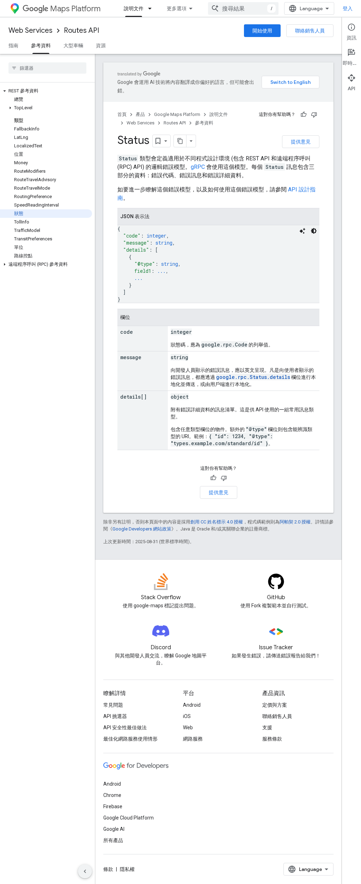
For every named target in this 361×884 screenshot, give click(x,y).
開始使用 (262, 30)
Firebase (112, 806)
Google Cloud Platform (128, 818)
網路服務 (193, 739)
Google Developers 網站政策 (141, 529)
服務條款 (272, 739)
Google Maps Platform (177, 114)
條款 (108, 869)
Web (188, 727)
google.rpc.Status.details (253, 377)
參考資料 (41, 45)
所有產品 (113, 840)
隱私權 (127, 869)
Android (192, 705)
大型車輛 (73, 45)
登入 (348, 8)
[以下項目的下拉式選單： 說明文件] (151, 8)
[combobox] (243, 8)
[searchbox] (47, 68)
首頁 (122, 114)
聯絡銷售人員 (310, 30)
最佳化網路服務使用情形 (130, 739)
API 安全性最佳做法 (125, 727)
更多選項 (176, 8)
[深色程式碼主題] (313, 231)
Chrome (112, 795)
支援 (267, 727)
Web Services (30, 30)
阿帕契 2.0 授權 (295, 521)
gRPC (198, 167)
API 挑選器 (115, 716)
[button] (46, 91)
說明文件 (133, 8)
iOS (187, 716)
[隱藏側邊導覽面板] (85, 871)
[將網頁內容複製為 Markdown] (180, 141)
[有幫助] (303, 114)
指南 (13, 45)
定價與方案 (274, 705)
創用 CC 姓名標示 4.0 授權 (216, 521)
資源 (101, 45)
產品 (140, 114)
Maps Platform (75, 8)
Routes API (81, 30)
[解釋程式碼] (302, 231)
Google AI (113, 829)
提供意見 (301, 142)
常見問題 (113, 705)
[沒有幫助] (314, 114)
